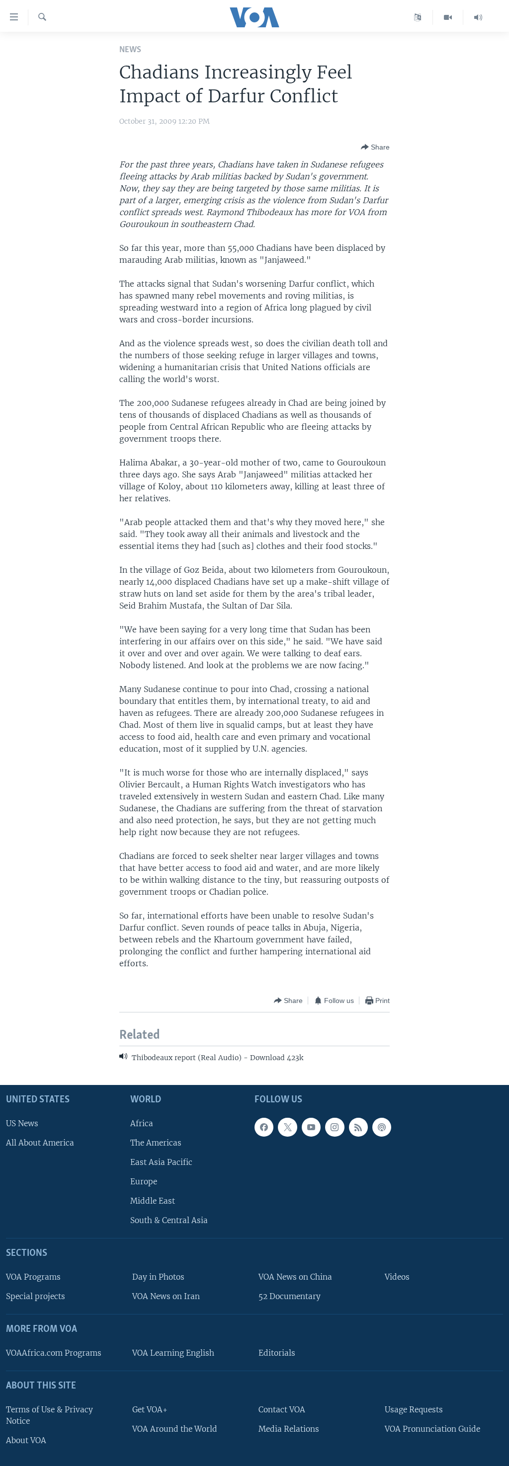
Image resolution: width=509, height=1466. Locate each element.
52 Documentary (289, 1296)
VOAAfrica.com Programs (53, 1353)
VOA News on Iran (166, 1296)
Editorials (276, 1353)
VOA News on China (295, 1277)
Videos (397, 1277)
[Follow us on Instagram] (334, 1126)
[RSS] (358, 1126)
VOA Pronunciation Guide (432, 1428)
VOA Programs (33, 1277)
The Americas (155, 1142)
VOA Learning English (173, 1353)
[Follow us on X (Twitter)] (287, 1126)
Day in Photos (158, 1277)
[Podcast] (381, 1126)
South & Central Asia (169, 1220)
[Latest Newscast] (478, 17)
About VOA (26, 1440)
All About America (40, 1142)
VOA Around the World (174, 1428)
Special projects (35, 1296)
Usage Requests (414, 1409)
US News (22, 1123)
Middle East (152, 1201)
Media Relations (288, 1428)
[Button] (375, 147)
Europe (143, 1181)
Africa (141, 1123)
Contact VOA (281, 1409)
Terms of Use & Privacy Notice (49, 1414)
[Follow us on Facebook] (263, 1126)
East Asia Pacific (161, 1161)
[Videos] (448, 17)
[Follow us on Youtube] (311, 1126)
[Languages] (418, 17)
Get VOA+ (150, 1409)
